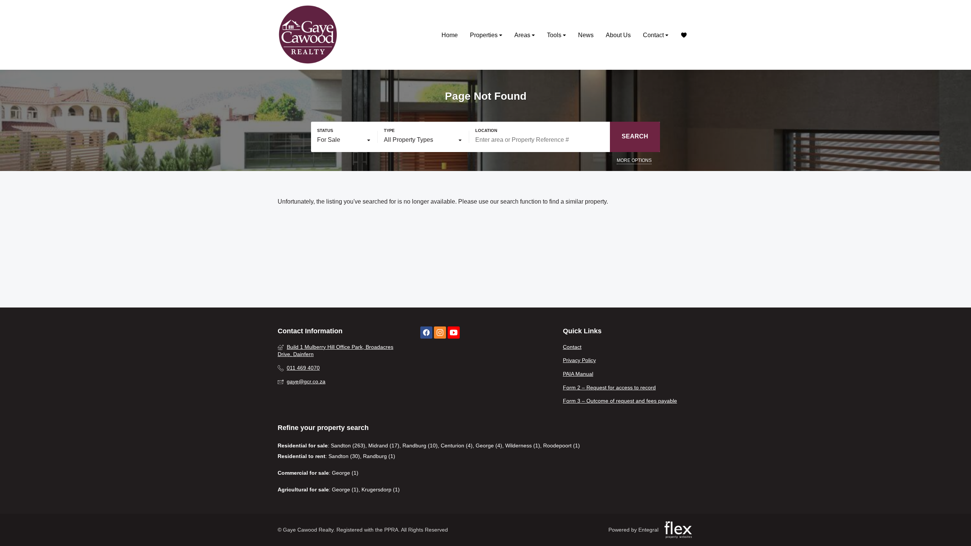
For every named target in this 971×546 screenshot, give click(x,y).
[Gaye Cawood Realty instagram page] (440, 332)
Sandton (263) (348, 445)
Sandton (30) (344, 456)
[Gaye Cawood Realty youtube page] (454, 332)
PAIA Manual (578, 374)
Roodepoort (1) (561, 445)
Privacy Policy (579, 360)
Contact (654, 35)
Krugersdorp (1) (380, 489)
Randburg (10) (420, 445)
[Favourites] (683, 35)
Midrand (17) (383, 445)
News (586, 35)
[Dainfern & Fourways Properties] (308, 35)
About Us (618, 35)
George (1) (345, 473)
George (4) (489, 445)
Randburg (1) (379, 456)
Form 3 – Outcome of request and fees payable (620, 401)
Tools (555, 35)
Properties (484, 35)
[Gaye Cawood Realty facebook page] (426, 332)
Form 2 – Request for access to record (609, 387)
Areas (523, 35)
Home (450, 35)
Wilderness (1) (522, 445)
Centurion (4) (457, 445)
